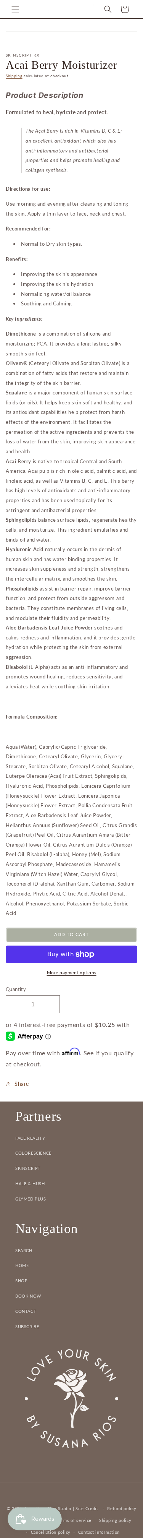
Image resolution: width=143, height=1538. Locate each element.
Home (22, 1265)
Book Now (28, 1295)
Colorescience (33, 1152)
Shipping (14, 75)
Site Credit (87, 1508)
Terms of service (74, 1520)
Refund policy (121, 1508)
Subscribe (27, 1326)
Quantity (16, 989)
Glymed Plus (30, 1198)
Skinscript (28, 1168)
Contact (25, 1311)
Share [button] (21, 1083)
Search (23, 1250)
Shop (21, 1280)
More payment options (71, 972)
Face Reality (30, 1138)
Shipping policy (115, 1520)
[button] (15, 9)
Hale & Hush (30, 1183)
